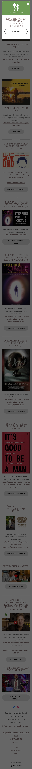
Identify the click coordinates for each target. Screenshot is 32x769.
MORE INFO (16, 31)
